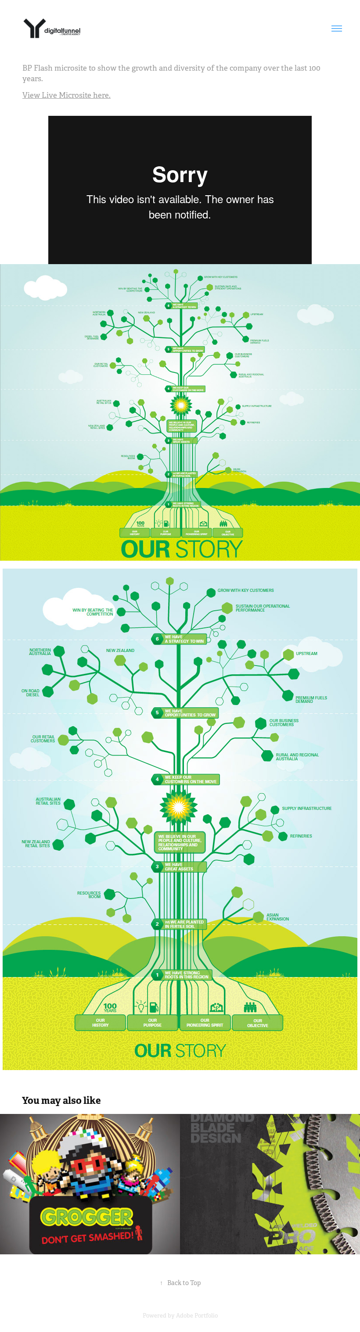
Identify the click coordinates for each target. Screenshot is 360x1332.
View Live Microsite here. (66, 95)
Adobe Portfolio (197, 1315)
